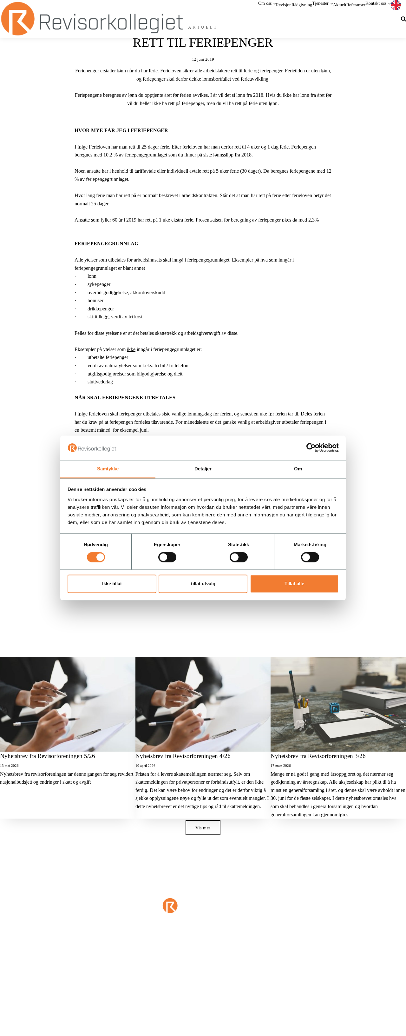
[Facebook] (152, 950)
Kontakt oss (376, 3)
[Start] (203, 918)
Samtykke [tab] (108, 468)
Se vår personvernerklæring (232, 983)
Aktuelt (339, 5)
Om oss (265, 3)
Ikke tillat (112, 583)
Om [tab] (298, 468)
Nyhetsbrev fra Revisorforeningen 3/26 (318, 756)
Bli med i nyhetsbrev (327, 947)
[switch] (167, 557)
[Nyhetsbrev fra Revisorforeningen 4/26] (203, 704)
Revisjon (283, 5)
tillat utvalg (203, 583)
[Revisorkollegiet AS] (92, 19)
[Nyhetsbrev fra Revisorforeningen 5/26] (67, 704)
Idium (175, 983)
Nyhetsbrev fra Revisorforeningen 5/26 (47, 756)
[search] (403, 19)
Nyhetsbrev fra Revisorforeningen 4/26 (183, 756)
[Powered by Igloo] (9, 1027)
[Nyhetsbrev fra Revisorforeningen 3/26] (338, 704)
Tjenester (321, 3)
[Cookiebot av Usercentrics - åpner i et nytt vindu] (311, 448)
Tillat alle (294, 583)
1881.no (202, 983)
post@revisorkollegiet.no (256, 946)
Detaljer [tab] (203, 468)
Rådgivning (301, 5)
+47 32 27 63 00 (53, 946)
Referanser (355, 5)
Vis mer (203, 827)
